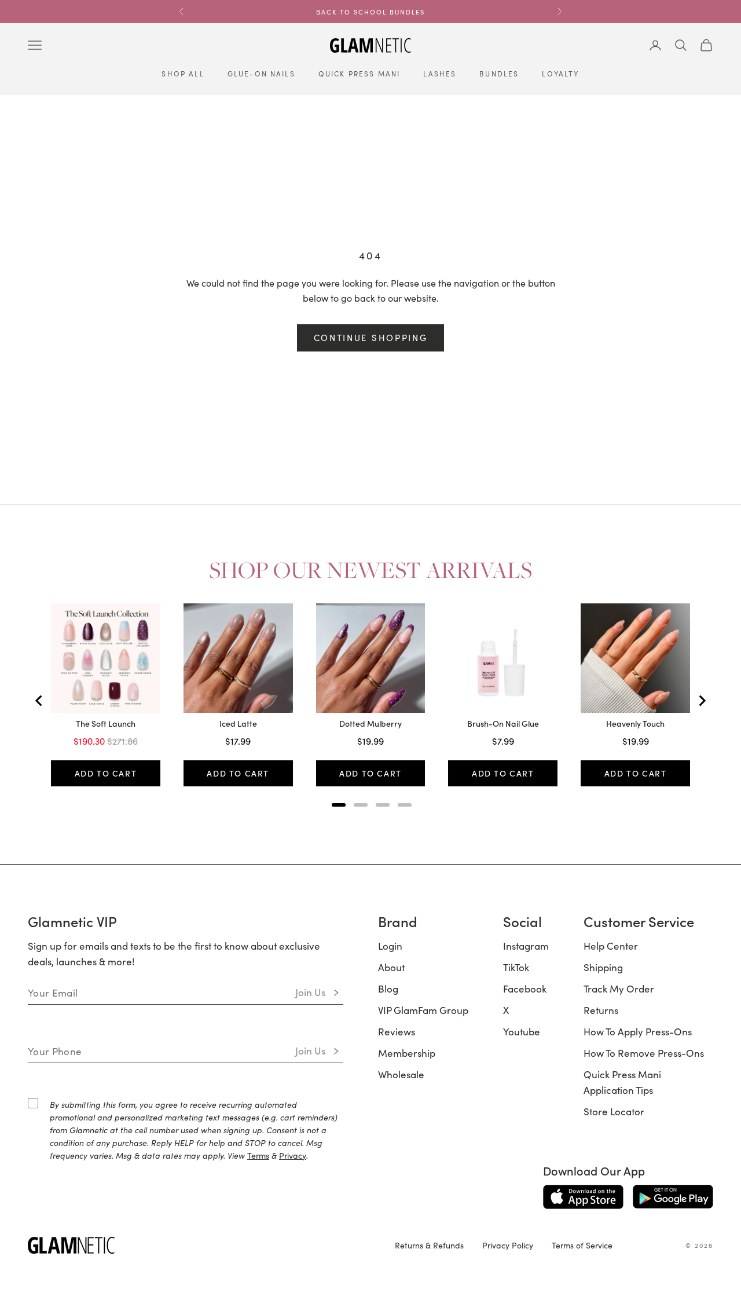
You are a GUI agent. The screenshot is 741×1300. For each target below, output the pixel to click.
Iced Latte (238, 724)
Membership (406, 1053)
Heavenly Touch (635, 724)
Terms (258, 1155)
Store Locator (614, 1111)
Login (390, 946)
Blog (388, 988)
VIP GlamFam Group (423, 1010)
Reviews (396, 1031)
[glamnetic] (202, 1245)
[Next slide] (701, 700)
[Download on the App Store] (583, 1197)
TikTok (516, 967)
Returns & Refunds (429, 1245)
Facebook (524, 988)
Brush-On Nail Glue (503, 724)
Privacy (292, 1155)
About (391, 967)
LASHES (439, 73)
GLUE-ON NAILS (261, 73)
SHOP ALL (183, 73)
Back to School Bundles (370, 11)
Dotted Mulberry (370, 724)
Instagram (526, 946)
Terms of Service (582, 1245)
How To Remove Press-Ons (644, 1053)
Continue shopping (371, 337)
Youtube (521, 1031)
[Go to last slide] (39, 700)
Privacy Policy (507, 1245)
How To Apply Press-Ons (638, 1031)
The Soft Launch (105, 724)
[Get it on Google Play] (673, 1197)
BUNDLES (499, 73)
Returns (601, 1010)
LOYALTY (560, 73)
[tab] (339, 805)
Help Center (611, 946)
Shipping (603, 967)
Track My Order (619, 988)
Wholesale (401, 1074)
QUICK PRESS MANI (359, 73)
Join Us (310, 992)
